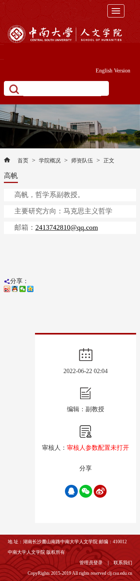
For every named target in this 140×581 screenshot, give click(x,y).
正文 (108, 161)
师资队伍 (82, 161)
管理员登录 (91, 562)
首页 (23, 161)
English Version (113, 71)
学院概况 (50, 161)
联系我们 (123, 562)
